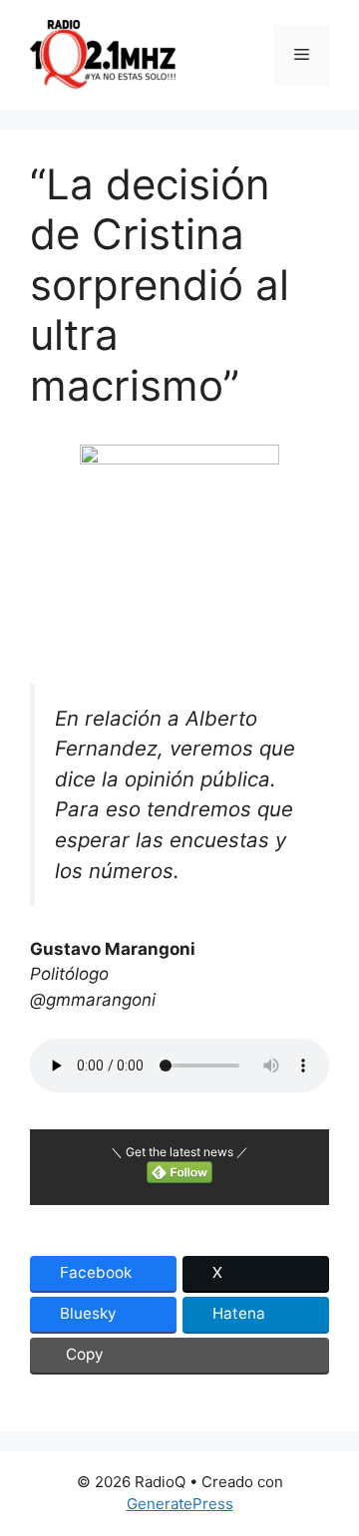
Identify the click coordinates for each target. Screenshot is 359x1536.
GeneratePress (180, 1503)
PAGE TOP (332, 1472)
